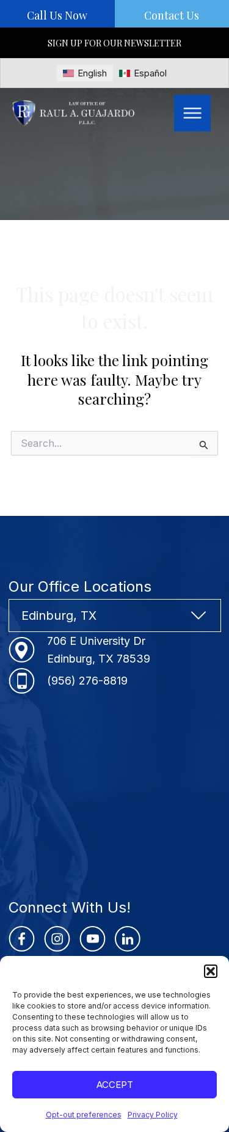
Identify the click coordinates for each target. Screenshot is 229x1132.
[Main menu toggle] (192, 113)
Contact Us (171, 15)
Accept (114, 1084)
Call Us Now (57, 15)
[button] (211, 971)
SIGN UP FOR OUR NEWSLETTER (114, 43)
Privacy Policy (153, 1114)
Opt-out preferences (84, 1114)
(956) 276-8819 (87, 680)
